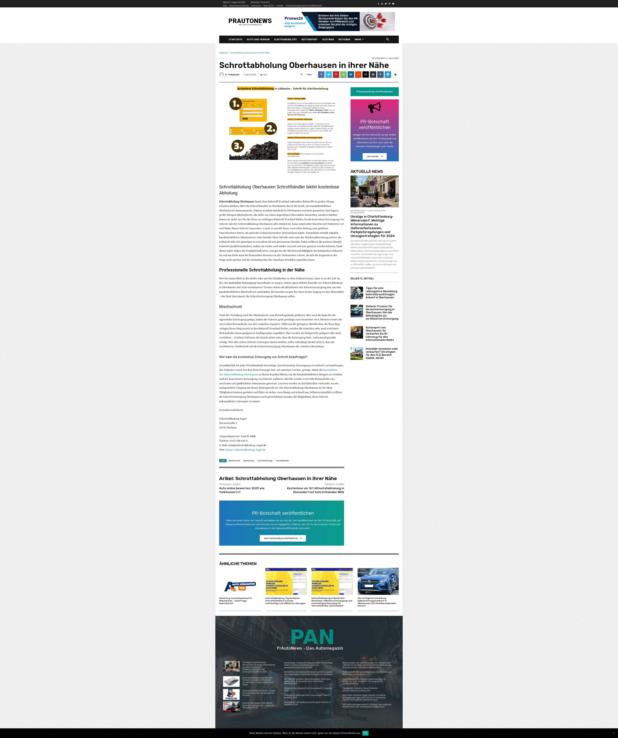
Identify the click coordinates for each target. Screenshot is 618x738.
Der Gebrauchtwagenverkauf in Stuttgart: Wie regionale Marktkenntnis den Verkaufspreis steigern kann (366, 705)
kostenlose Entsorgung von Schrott (250, 282)
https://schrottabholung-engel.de (245, 449)
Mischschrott (234, 460)
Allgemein (223, 52)
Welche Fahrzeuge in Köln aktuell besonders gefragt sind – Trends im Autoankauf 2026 (258, 705)
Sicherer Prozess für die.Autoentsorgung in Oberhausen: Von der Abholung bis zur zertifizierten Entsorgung (382, 312)
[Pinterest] (336, 74)
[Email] (365, 74)
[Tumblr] (380, 74)
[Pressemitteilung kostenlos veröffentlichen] (338, 21)
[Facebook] (378, 4)
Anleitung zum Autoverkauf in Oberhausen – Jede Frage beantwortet (235, 600)
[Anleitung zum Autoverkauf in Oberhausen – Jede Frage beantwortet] (240, 581)
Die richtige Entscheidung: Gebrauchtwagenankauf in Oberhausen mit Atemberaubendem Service (377, 602)
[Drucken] (373, 74)
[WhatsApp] (343, 74)
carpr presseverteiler (377, 211)
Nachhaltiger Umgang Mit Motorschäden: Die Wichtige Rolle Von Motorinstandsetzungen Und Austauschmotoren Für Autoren (308, 665)
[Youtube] (393, 4)
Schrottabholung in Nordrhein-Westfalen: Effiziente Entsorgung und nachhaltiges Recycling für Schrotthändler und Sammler (331, 602)
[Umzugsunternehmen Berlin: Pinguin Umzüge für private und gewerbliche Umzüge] (231, 694)
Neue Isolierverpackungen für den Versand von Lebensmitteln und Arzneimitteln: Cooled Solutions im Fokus (257, 681)
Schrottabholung (265, 460)
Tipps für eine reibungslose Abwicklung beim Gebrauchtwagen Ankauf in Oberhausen (381, 293)
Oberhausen (248, 460)
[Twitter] (386, 4)
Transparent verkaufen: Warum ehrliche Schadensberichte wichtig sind (360, 689)
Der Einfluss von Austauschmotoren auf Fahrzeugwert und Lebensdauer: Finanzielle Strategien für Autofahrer (308, 673)
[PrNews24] (222, 74)
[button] (388, 39)
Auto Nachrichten (358, 211)
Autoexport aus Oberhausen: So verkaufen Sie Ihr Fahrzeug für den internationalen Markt (380, 333)
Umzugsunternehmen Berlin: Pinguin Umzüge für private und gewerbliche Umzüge (258, 693)
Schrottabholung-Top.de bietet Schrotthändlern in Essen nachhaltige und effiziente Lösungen (285, 600)
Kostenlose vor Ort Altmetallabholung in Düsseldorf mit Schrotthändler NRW (315, 490)
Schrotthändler (282, 460)
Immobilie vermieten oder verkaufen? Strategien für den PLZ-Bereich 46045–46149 (382, 353)
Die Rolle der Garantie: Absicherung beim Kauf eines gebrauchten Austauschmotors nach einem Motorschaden (307, 681)
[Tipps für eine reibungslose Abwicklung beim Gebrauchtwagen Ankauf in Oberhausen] (357, 293)
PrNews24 (233, 75)
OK (365, 733)
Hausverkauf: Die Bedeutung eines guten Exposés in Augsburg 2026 (307, 703)
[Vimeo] (389, 4)
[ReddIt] (358, 74)
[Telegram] (388, 74)
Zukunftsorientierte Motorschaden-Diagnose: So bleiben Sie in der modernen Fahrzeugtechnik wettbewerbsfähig (363, 681)
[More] (395, 74)
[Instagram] (382, 4)
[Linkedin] (351, 74)
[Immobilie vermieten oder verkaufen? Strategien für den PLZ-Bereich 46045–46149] (357, 353)
